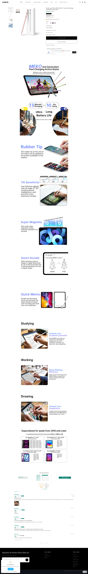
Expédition (47, 17)
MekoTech (70, 570)
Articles (74, 566)
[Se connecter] (82, 2)
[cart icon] (85, 2)
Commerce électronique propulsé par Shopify (79, 570)
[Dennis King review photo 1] (16, 503)
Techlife (46, 557)
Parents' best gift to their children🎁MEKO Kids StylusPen (61, 50)
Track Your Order (76, 556)
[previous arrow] (15, 22)
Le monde (74, 554)
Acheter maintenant (61, 41)
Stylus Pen (46, 554)
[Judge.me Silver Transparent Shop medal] (47, 485)
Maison (21, 2)
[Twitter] (51, 45)
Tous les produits (36, 2)
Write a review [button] (65, 477)
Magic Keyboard (47, 556)
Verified (43, 489)
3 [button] (44, 543)
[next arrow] (41, 22)
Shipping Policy (75, 564)
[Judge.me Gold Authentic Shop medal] (41, 485)
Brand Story (45, 2)
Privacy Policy (75, 561)
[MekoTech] (5, 2)
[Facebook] (50, 45)
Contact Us (75, 557)
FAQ (56, 2)
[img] (16, 494)
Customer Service (63, 2)
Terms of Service (76, 559)
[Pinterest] (53, 45)
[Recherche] (80, 2)
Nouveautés (28, 2)
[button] (48, 11)
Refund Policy (75, 563)
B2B (51, 2)
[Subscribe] (26, 559)
